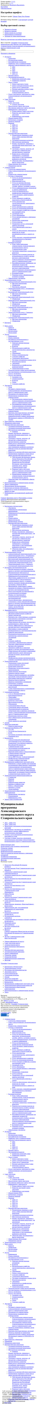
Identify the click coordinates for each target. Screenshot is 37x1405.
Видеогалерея (12, 331)
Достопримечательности (16, 77)
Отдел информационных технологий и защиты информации (24, 188)
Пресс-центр (9, 326)
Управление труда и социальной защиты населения (22, 224)
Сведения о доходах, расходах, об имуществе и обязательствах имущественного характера (23, 150)
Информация (12, 336)
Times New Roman (24, 16)
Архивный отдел (17, 213)
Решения (11, 123)
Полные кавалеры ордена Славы (22, 89)
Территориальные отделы (13, 280)
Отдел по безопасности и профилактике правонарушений (22, 192)
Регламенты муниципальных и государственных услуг (18, 340)
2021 (13, 67)
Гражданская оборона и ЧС (13, 728)
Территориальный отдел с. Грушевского (21, 288)
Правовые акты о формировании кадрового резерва (22, 275)
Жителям (7, 960)
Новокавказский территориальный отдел (21, 300)
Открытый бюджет (11, 957)
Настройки (4, 6)
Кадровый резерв (17, 273)
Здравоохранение (17, 378)
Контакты (8, 322)
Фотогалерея (12, 332)
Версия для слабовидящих (22, 44)
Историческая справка (15, 60)
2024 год (15, 72)
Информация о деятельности (17, 109)
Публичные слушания (15, 120)
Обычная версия (6, 8)
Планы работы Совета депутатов (22, 111)
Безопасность (9, 738)
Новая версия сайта (7, 44)
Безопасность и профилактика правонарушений (22, 366)
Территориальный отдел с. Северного (20, 312)
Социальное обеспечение (20, 358)
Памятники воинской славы (21, 79)
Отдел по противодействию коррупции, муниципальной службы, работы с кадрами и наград (23, 184)
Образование (16, 353)
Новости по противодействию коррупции (22, 452)
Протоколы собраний (19, 287)
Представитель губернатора (14, 421)
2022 (13, 68)
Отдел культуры (17, 222)
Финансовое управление (20, 220)
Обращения (8, 1341)
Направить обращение (8, 53)
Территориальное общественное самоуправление (15, 791)
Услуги (7, 334)
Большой (4, 21)
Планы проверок (13, 338)
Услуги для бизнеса (14, 373)
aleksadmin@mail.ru (12, 1002)
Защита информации (11, 484)
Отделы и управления (15, 176)
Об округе (8, 56)
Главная (3, 498)
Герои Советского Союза (20, 84)
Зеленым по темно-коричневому (15, 36)
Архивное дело (17, 377)
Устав (10, 387)
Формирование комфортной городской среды (19, 762)
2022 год (15, 128)
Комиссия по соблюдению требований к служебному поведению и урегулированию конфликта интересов (22, 156)
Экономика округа (12, 498)
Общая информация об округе (14, 941)
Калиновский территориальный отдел (20, 292)
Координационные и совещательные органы (19, 482)
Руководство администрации (17, 174)
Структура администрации (17, 169)
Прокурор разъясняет (11, 724)
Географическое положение (17, 62)
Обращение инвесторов (12, 423)
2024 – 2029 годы (10, 824)
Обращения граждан (15, 166)
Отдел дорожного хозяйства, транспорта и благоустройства (22, 199)
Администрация (10, 167)
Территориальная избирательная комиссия (18, 775)
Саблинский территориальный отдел (20, 307)
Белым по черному (11, 31)
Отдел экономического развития (22, 207)
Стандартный (22, 19)
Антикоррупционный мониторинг (19, 428)
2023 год (15, 130)
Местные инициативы (19, 283)
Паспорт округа (13, 75)
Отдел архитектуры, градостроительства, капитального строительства (23, 203)
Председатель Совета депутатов (18, 106)
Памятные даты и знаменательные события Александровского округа (19, 64)
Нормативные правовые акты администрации (18, 396)
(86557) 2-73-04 (9, 1000)
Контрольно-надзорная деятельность (16, 488)
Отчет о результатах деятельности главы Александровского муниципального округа (21, 95)
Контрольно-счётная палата (13, 966)
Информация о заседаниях (20, 116)
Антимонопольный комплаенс (14, 951)
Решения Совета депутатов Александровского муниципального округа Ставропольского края (24, 470)
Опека (14, 382)
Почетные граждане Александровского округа (20, 91)
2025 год (15, 74)
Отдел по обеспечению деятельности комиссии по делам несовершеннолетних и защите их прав (24, 233)
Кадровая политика (14, 242)
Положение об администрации (18, 394)
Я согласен (32, 1397)
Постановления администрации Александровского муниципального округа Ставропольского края (24, 400)
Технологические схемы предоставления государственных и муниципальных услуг (22, 371)
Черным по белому (11, 29)
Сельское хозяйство (18, 356)
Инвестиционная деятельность (14, 946)
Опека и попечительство (20, 355)
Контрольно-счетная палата (13, 506)
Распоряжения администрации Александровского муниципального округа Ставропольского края (24, 405)
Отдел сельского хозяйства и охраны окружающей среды (24, 211)
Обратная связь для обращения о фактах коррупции (22, 161)
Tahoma (15, 16)
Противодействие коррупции (17, 133)
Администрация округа (12, 945)
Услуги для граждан (14, 375)
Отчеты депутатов (18, 104)
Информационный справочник (15, 958)
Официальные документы (16, 278)
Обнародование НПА (15, 118)
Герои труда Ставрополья (20, 87)
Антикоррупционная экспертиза (22, 140)
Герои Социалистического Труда (22, 85)
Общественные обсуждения (17, 164)
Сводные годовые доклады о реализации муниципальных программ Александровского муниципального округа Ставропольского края (20, 839)
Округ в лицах (13, 82)
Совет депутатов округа (12, 943)
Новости (11, 101)
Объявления (16, 285)
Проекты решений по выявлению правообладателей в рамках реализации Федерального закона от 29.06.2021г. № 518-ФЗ (21, 417)
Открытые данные (11, 955)
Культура (15, 346)
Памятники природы (19, 80)
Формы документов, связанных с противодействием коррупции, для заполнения (23, 145)
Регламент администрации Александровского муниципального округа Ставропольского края (20, 390)
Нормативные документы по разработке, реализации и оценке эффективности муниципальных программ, (18, 831)
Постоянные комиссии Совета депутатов (21, 108)
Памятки (15, 431)
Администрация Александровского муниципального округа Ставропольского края (18, 47)
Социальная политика (12, 692)
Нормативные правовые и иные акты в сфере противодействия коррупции (22, 136)
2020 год (15, 125)
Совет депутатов (10, 99)
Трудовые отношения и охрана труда (24, 360)
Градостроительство (11, 661)
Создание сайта (6, 1012)
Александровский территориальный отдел (22, 282)
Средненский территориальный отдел (20, 317)
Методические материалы (20, 142)
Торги (6, 992)
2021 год (15, 126)
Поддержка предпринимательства (16, 567)
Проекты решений (14, 121)
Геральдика (12, 58)
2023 (13, 70)
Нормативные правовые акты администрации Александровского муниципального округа (23, 475)
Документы (8, 385)
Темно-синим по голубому (13, 33)
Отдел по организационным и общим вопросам (22, 178)
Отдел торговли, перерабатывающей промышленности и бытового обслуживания (24, 239)
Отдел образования (18, 215)
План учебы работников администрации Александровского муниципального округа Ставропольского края (23, 246)
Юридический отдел (18, 181)
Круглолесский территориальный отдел (21, 297)
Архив (14, 351)
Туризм (7, 977)
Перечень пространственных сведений (21, 413)
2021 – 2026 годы (10, 822)
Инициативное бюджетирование (15, 486)
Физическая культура (19, 361)
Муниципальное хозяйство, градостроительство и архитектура (23, 349)
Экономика (15, 363)
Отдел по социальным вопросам (22, 208)
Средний (30, 19)
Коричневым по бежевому (13, 34)
